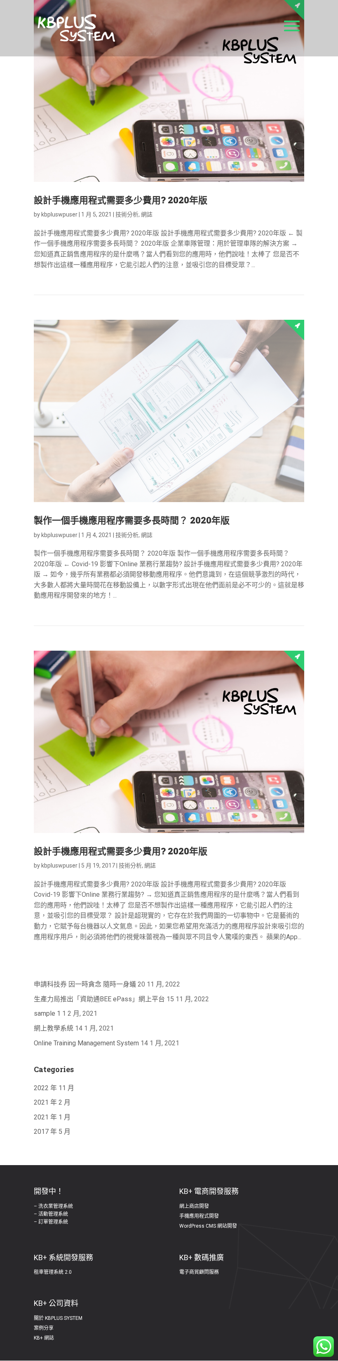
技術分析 (126, 214)
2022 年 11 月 (54, 1088)
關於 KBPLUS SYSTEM (58, 1318)
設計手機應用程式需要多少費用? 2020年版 (120, 200)
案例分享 (44, 1328)
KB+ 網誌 (44, 1338)
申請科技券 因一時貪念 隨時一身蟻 (85, 984)
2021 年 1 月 (52, 1117)
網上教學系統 (53, 1028)
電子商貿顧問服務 (199, 1272)
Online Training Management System (86, 1043)
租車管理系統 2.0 (53, 1272)
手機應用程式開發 (199, 1216)
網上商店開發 (194, 1206)
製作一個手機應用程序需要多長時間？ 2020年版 (132, 520)
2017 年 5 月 (52, 1131)
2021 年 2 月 (52, 1102)
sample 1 (47, 1013)
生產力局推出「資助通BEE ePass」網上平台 (99, 999)
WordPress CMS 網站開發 (208, 1226)
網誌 (147, 214)
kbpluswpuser (59, 214)
